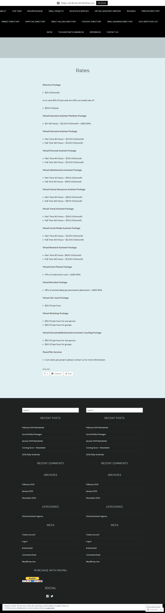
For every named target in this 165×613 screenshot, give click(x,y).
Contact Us (112, 32)
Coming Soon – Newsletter (34, 448)
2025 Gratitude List (148, 22)
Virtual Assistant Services (108, 11)
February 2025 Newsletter (33, 427)
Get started (102, 3)
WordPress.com (29, 561)
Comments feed (29, 555)
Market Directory (10, 22)
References (95, 32)
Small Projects (56, 11)
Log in (24, 541)
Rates (49, 32)
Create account (28, 534)
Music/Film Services (79, 11)
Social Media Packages (32, 434)
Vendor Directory (150, 11)
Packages (131, 11)
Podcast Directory (91, 22)
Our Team (17, 11)
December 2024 (29, 498)
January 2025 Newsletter (32, 441)
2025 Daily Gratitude (31, 454)
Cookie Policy (49, 608)
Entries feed (27, 548)
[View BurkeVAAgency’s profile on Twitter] (51, 596)
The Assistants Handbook (71, 32)
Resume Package (35, 11)
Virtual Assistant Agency (32, 516)
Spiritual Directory (35, 22)
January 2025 (27, 491)
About (3, 11)
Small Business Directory (120, 22)
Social (50, 588)
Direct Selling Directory (63, 22)
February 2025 (28, 484)
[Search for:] (50, 410)
